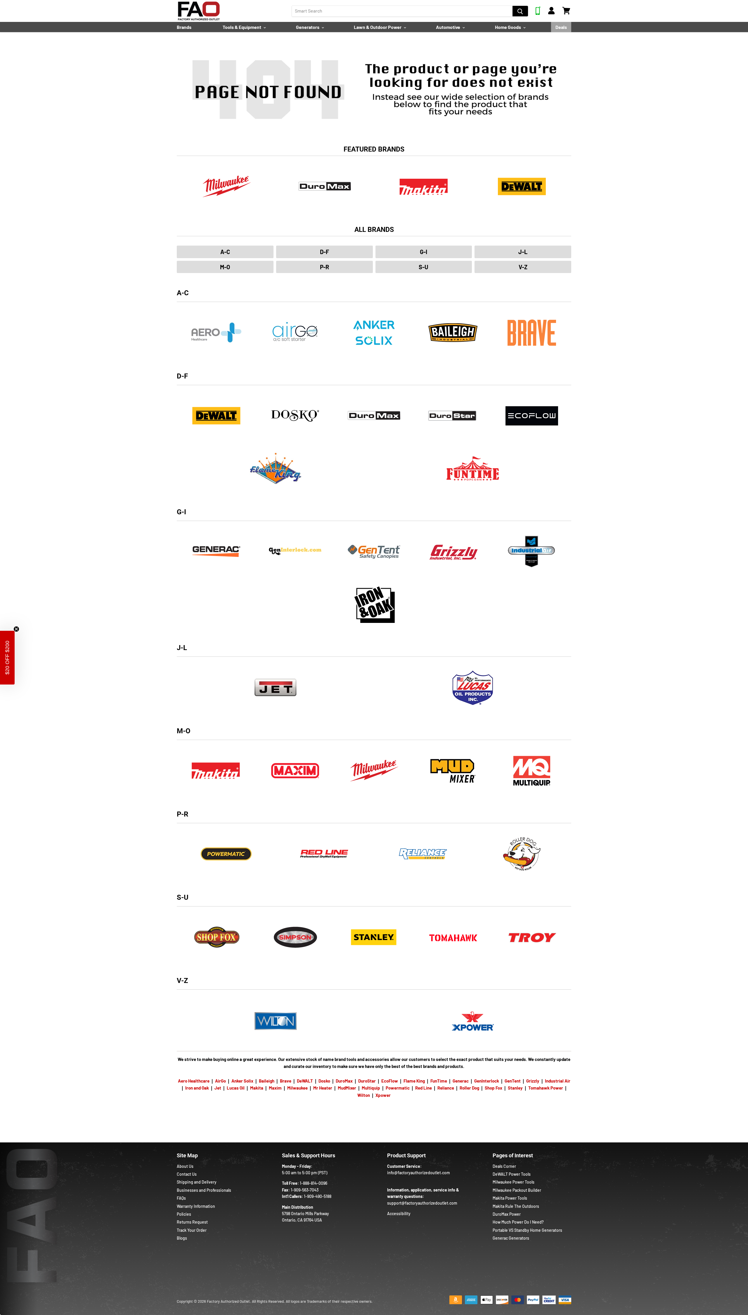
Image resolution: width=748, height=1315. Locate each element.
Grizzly (532, 1080)
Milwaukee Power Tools (513, 1181)
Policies (184, 1214)
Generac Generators (511, 1238)
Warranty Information (196, 1206)
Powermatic (398, 1087)
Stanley (515, 1087)
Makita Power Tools (510, 1198)
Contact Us (187, 1174)
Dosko (324, 1080)
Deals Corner (504, 1166)
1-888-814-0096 (313, 1183)
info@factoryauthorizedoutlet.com (418, 1172)
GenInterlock (486, 1080)
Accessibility (399, 1213)
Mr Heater (322, 1087)
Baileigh (266, 1080)
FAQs (181, 1198)
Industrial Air (557, 1080)
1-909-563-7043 (304, 1189)
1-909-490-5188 (317, 1196)
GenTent (513, 1080)
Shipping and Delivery (197, 1181)
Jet (217, 1087)
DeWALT (305, 1080)
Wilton (363, 1095)
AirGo (220, 1080)
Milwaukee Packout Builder (517, 1190)
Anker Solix (242, 1080)
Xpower (383, 1095)
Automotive (448, 27)
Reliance (445, 1087)
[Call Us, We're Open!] (538, 13)
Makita (256, 1087)
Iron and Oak (197, 1087)
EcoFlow (389, 1080)
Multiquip (371, 1087)
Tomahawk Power (545, 1087)
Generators (308, 27)
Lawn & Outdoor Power (378, 27)
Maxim (275, 1087)
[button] (7, 658)
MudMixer (347, 1087)
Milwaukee (297, 1087)
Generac (461, 1080)
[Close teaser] (16, 629)
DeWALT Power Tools (512, 1174)
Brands (184, 27)
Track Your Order (192, 1230)
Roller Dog (469, 1087)
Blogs (182, 1238)
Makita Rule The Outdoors (516, 1206)
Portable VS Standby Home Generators (527, 1230)
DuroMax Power (507, 1214)
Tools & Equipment (242, 27)
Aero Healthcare (193, 1080)
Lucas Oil (236, 1087)
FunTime (438, 1080)
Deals (561, 27)
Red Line (423, 1087)
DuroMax (344, 1080)
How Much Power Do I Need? (518, 1222)
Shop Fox (493, 1087)
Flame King (414, 1080)
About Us (185, 1166)
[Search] (520, 11)
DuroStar (367, 1080)
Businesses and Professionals (204, 1190)
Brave (285, 1080)
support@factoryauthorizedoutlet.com (422, 1203)
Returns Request (192, 1222)
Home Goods (508, 27)
